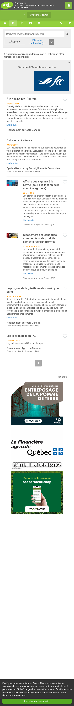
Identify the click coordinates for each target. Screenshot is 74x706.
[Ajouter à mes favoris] (65, 99)
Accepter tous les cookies (37, 701)
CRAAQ (20, 689)
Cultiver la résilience (19, 140)
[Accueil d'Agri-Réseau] (4, 23)
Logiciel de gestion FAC (21, 335)
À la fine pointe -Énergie (21, 99)
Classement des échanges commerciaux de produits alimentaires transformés (40, 238)
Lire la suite (12, 125)
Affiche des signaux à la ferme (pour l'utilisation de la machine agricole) (41, 185)
